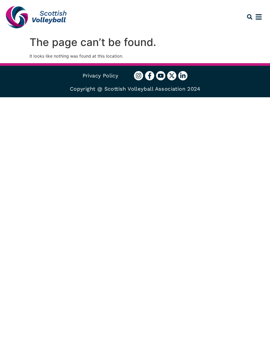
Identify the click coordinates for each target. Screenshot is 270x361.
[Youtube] (160, 75)
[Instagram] (138, 75)
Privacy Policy (100, 75)
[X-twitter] (171, 75)
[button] (249, 17)
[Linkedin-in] (182, 75)
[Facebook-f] (149, 75)
